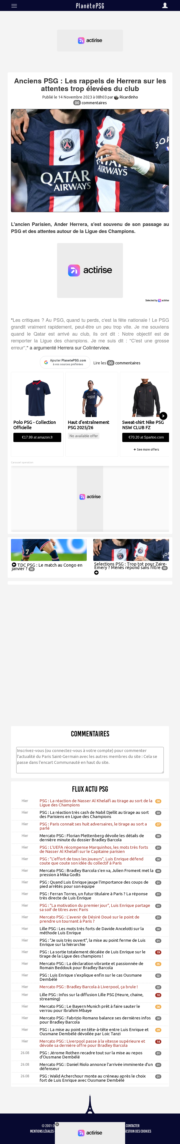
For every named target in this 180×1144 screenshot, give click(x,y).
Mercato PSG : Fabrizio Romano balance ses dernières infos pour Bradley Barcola (95, 1019)
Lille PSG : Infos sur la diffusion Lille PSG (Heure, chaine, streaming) (91, 996)
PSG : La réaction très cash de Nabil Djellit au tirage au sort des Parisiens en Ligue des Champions (94, 814)
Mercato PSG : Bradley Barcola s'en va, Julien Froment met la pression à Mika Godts (96, 872)
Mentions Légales (42, 1131)
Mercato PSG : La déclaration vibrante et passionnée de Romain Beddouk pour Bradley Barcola (91, 965)
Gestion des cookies (137, 1131)
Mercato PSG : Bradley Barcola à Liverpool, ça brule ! (89, 986)
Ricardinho (128, 97)
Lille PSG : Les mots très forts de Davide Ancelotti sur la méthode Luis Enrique (92, 930)
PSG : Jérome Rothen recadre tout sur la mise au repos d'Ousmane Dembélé (91, 1054)
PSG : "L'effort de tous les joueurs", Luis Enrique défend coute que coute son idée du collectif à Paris (91, 860)
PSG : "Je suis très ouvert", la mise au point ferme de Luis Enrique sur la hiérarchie (93, 942)
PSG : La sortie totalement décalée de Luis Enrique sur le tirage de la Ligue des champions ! (93, 953)
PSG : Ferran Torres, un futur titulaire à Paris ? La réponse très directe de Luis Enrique (94, 895)
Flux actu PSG (90, 789)
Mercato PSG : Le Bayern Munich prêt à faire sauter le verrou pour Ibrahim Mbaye (90, 1008)
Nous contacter (129, 1125)
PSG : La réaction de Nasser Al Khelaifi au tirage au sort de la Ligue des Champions (96, 802)
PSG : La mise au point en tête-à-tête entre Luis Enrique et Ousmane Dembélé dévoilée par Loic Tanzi (94, 1031)
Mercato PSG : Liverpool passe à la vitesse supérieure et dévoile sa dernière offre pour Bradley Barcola (92, 1043)
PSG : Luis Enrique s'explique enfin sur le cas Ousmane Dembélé (91, 977)
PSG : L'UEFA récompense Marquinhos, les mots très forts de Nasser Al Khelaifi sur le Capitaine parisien (94, 849)
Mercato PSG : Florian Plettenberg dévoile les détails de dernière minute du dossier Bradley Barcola (92, 837)
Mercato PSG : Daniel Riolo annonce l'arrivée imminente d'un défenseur (96, 1066)
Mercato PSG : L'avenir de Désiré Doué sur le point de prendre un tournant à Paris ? (89, 919)
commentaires (91, 102)
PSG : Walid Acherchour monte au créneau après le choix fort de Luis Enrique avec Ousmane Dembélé (93, 1078)
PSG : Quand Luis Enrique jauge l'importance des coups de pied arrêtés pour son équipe (94, 884)
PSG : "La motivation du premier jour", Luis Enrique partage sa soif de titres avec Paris (95, 907)
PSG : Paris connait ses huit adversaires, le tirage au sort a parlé (93, 826)
